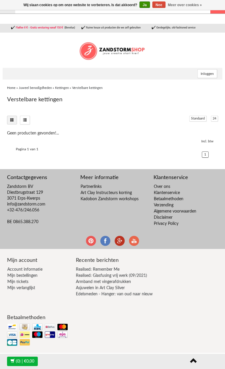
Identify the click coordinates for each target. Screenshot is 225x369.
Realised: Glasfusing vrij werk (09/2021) (111, 276)
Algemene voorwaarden (175, 211)
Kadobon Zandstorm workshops (110, 199)
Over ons (162, 187)
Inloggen (207, 73)
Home (11, 88)
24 (214, 118)
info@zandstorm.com (26, 204)
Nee (159, 5)
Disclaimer (163, 217)
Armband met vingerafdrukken (103, 282)
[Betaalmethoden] (38, 335)
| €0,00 (25, 361)
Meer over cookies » (185, 5)
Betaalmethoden (168, 199)
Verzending (163, 205)
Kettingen (62, 88)
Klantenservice (167, 193)
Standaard (198, 118)
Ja (145, 5)
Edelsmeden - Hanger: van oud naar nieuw (114, 294)
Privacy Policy (166, 224)
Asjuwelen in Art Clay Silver (100, 288)
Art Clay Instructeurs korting (106, 193)
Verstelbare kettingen (87, 88)
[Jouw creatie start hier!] (112, 50)
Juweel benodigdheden (35, 88)
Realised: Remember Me (98, 269)
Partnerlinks (91, 187)
